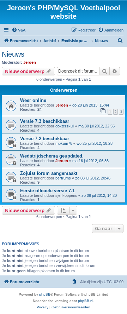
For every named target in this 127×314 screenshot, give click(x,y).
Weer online (33, 100)
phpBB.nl (85, 301)
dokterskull (64, 126)
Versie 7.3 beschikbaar (44, 121)
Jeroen (29, 62)
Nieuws (13, 54)
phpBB (44, 294)
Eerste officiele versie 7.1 (47, 190)
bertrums (63, 178)
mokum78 (63, 143)
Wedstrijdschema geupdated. (52, 156)
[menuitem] (18, 30)
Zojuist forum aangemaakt (48, 173)
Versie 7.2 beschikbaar (44, 138)
